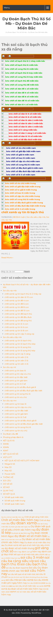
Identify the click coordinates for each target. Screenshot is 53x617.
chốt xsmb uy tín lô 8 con (16, 330)
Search (26, 272)
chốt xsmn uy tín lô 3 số (15, 417)
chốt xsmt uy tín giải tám (16, 380)
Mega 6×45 (10, 464)
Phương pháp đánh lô (13, 437)
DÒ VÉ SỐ (7, 484)
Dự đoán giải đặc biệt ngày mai (19, 527)
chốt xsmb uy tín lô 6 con (16, 327)
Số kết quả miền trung (15, 500)
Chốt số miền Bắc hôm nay (20, 520)
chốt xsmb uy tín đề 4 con (17, 300)
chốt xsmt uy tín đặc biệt (16, 377)
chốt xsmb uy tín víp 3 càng (17, 354)
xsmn (13, 591)
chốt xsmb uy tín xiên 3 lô (16, 360)
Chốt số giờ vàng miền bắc (36, 517)
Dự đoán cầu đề (10, 434)
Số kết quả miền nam (14, 504)
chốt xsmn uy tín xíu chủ (16, 430)
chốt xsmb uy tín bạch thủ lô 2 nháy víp (23, 294)
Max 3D (8, 467)
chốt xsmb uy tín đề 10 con (17, 310)
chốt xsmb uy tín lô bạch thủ (22, 212)
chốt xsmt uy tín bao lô (15, 370)
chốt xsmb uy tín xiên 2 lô (16, 357)
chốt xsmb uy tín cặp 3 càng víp (19, 334)
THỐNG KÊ (8, 477)
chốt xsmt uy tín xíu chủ (16, 397)
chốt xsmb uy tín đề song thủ (18, 320)
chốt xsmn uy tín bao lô (15, 404)
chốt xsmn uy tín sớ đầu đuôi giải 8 (20, 420)
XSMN (6, 447)
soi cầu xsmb (25, 579)
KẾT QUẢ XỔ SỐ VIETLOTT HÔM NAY (22, 460)
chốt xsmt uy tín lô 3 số (15, 384)
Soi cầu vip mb (10, 290)
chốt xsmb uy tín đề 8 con (17, 307)
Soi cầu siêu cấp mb (36, 217)
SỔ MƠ (6, 487)
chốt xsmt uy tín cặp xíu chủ (18, 374)
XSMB (6, 444)
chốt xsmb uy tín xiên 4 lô (16, 364)
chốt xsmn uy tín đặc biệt (16, 410)
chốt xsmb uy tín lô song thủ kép (20, 350)
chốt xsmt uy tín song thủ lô (17, 394)
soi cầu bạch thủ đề (24, 565)
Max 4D (8, 470)
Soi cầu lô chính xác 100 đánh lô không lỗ (23, 577)
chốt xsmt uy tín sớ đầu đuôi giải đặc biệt (23, 390)
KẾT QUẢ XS (9, 440)
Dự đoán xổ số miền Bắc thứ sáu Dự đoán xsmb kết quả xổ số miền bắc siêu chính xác (25, 545)
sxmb (47, 585)
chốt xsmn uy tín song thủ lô (18, 427)
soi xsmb (40, 586)
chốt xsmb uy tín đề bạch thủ (18, 314)
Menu (7, 8)
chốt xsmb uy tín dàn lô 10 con (19, 297)
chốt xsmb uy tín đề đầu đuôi (18, 317)
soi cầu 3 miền (33, 557)
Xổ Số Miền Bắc (23, 592)
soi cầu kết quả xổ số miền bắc (22, 574)
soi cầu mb (12, 580)
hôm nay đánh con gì (23, 552)
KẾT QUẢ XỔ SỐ (10, 454)
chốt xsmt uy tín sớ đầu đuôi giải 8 (20, 387)
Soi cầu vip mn (10, 400)
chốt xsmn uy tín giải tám (16, 414)
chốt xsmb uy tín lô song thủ (18, 347)
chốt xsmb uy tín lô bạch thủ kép (20, 344)
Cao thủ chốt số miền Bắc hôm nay (12, 517)
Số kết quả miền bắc (14, 497)
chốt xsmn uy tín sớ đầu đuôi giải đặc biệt (24, 424)
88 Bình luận (19, 217)
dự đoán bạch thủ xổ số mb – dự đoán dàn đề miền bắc (26, 23)
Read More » (7, 257)
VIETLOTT (7, 457)
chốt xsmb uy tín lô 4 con (16, 324)
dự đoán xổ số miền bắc (30, 536)
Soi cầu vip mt (9, 367)
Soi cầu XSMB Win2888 (36, 583)
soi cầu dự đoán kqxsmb (17, 568)
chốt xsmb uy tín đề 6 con (17, 304)
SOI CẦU (7, 480)
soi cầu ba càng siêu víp (25, 559)
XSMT (5, 450)
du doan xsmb (23, 523)
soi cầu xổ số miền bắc (26, 586)
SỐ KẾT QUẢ (9, 494)
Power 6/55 (10, 474)
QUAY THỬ (8, 490)
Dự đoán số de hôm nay (20, 533)
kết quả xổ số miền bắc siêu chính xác (31, 554)
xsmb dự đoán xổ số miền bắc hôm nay (22, 589)
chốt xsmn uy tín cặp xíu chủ (18, 407)
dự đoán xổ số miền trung (19, 548)
